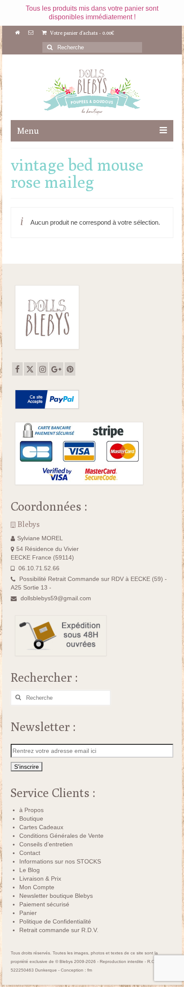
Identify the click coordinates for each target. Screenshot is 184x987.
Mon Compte (36, 887)
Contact (29, 852)
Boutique (31, 818)
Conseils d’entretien (46, 844)
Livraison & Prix (40, 878)
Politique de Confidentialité (55, 921)
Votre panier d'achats (81, 33)
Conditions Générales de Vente (61, 835)
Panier (28, 912)
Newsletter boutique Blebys (56, 895)
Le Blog (29, 870)
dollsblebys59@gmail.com (56, 598)
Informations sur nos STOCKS (60, 861)
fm (89, 970)
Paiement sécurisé (44, 904)
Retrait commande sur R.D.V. (58, 930)
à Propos (31, 809)
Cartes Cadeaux (41, 827)
